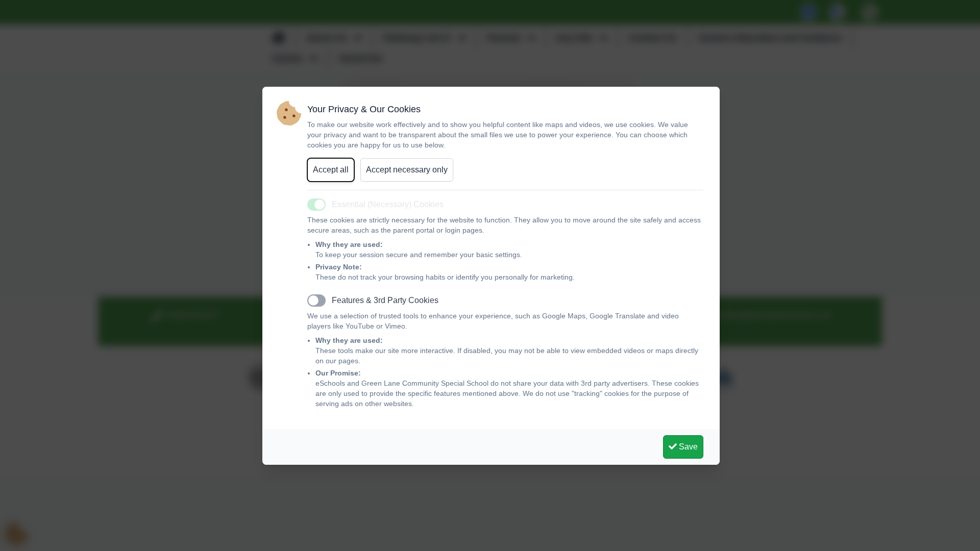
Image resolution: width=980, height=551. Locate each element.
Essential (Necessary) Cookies (388, 204)
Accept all (331, 169)
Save (687, 446)
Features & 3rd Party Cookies (385, 300)
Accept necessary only (407, 169)
